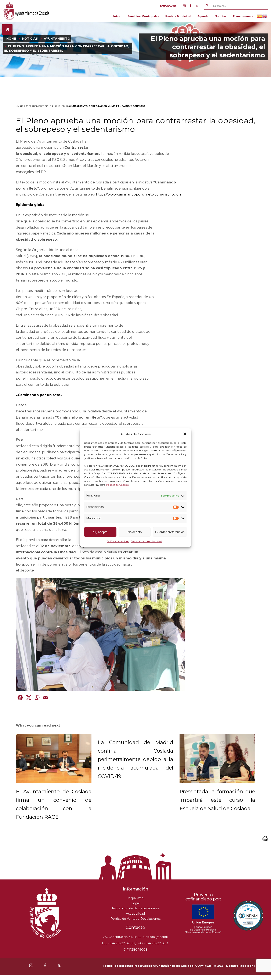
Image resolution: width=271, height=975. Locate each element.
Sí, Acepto (100, 532)
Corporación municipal (105, 106)
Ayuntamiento (78, 106)
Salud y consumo (133, 106)
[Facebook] (190, 6)
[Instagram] (184, 6)
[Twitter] (197, 6)
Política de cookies (118, 541)
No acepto (134, 532)
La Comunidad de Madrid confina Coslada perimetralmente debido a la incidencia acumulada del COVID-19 (135, 759)
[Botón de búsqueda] (207, 5)
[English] (265, 16)
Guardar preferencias (170, 532)
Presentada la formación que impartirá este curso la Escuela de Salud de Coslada (217, 799)
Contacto (135, 927)
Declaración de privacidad (146, 541)
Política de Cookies (117, 484)
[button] (185, 434)
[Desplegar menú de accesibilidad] (7, 29)
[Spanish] (259, 16)
